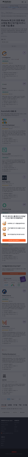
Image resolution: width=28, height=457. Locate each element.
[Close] (25, 215)
